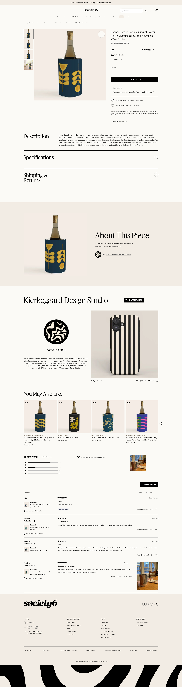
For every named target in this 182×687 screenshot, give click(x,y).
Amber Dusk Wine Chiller (38, 550)
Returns (69, 628)
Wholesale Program (108, 634)
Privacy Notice (29, 650)
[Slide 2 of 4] (28, 44)
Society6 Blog (105, 628)
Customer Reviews (107, 631)
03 (101, 380)
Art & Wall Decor (76, 17)
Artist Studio (140, 625)
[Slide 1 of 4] (28, 34)
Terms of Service (90, 650)
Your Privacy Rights (151, 650)
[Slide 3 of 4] (28, 54)
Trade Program (106, 637)
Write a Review (151, 485)
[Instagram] (144, 604)
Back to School (55, 17)
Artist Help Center (142, 623)
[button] (150, 49)
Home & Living (91, 17)
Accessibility (133, 650)
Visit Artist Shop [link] (133, 300)
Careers (104, 625)
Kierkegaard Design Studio (121, 43)
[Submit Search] (122, 11)
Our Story (104, 623)
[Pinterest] (150, 604)
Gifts (113, 17)
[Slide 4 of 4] (28, 65)
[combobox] (131, 11)
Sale (121, 17)
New (65, 17)
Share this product (118, 121)
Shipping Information (74, 625)
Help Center (71, 623)
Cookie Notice (46, 650)
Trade (130, 17)
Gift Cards (70, 634)
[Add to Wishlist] (27, 402)
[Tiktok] (156, 604)
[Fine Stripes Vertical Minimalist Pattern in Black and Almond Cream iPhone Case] (124, 344)
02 (97, 380)
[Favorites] (150, 10)
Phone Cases (103, 17)
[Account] (145, 10)
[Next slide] (160, 423)
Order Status (71, 631)
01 (93, 380)
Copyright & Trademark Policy (112, 650)
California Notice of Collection (68, 650)
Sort (140, 492)
